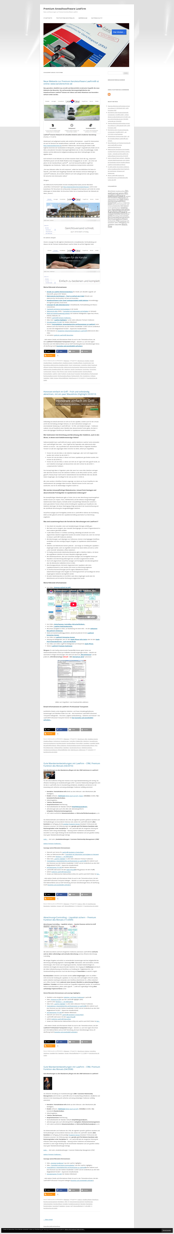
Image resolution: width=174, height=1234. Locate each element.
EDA (128, 203)
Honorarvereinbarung (50, 743)
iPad (58, 371)
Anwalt (92, 361)
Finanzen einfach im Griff (62, 587)
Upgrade (117, 224)
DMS (121, 199)
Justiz (65, 371)
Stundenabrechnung (75, 747)
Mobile (97, 743)
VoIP (63, 906)
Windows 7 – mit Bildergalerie (64, 856)
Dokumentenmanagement (77, 1202)
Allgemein (66, 361)
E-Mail (125, 203)
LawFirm (55, 374)
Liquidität (92, 743)
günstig (114, 207)
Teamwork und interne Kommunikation (58, 309)
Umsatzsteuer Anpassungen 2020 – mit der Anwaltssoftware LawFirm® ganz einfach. (118, 139)
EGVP (110, 204)
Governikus (86, 369)
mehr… (46, 839)
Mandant (82, 1204)
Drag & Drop (120, 203)
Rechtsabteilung (85, 374)
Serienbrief (55, 1206)
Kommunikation (48, 374)
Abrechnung (80, 361)
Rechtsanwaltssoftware (64, 376)
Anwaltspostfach (57, 363)
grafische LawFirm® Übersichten (63, 335)
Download (94, 365)
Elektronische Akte (52, 311)
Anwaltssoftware (77, 363)
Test (128, 222)
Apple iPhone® (71, 869)
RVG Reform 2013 (78, 657)
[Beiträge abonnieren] (109, 95)
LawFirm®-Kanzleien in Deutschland (72, 852)
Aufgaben (128, 196)
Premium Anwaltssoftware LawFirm (65, 8)
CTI (86, 904)
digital (89, 365)
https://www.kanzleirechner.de (52, 145)
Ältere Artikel (48, 1219)
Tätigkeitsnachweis (86, 747)
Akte (86, 739)
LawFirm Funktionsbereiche (63, 626)
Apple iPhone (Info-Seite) (79, 639)
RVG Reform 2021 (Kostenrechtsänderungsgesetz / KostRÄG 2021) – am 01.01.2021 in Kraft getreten (118, 132)
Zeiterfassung (73, 378)
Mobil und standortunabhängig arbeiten (58, 313)
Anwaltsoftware (48, 363)
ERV (63, 369)
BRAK (117, 199)
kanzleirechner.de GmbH (50, 752)
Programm (77, 374)
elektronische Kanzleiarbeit (71, 367)
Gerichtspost (78, 369)
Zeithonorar (82, 750)
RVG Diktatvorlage (48, 747)
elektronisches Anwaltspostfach (52, 369)
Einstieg (51, 367)
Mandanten (47, 906)
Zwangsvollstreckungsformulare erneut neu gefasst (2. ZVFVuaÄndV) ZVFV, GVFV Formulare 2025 (119, 126)
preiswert (125, 215)
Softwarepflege (58, 747)
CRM (83, 904)
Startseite (48, 18)
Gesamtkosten (93, 741)
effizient (46, 367)
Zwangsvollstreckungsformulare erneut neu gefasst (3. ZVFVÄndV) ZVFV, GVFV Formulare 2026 (119, 108)
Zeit (69, 750)
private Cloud (70, 374)
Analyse (79, 904)
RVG (81, 376)
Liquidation (86, 743)
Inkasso (54, 371)
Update (111, 224)
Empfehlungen (92, 904)
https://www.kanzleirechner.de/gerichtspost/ (76, 187)
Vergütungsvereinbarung (50, 750)
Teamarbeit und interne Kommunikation (62, 1165)
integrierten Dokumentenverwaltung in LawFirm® (72, 331)
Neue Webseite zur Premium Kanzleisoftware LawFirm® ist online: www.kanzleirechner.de (71, 82)
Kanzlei (70, 371)
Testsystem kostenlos (65, 18)
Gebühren (67, 369)
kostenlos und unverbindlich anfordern (69, 346)
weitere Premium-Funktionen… (53, 843)
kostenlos (117, 214)
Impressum (82, 18)
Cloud (70, 365)
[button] (49, 351)
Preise (121, 215)
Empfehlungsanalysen (79, 807)
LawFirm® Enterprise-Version (65, 637)
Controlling (84, 365)
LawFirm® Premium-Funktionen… (62, 318)
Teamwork (122, 222)
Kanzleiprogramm (77, 371)
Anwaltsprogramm (68, 363)
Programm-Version (74, 1135)
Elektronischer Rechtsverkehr (88, 367)
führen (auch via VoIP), (68, 1109)
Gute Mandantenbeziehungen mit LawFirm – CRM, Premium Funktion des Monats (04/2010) (72, 764)
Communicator (76, 365)
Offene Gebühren (62, 745)
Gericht (73, 369)
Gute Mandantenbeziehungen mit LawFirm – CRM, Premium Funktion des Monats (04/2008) (72, 1067)
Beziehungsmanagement (50, 1202)
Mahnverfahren (125, 214)
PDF (114, 215)
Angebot (87, 361)
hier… (98, 874)
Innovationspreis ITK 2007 (54, 322)
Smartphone (86, 376)
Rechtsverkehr (75, 376)
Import (118, 207)
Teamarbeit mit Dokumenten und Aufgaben (75, 311)
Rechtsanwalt (94, 374)
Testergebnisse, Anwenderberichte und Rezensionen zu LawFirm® (73, 324)
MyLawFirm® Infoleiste (50, 745)
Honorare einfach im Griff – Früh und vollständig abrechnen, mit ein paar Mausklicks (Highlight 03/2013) (70, 392)
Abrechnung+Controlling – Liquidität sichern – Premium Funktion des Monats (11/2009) (70, 918)
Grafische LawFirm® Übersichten (61, 872)
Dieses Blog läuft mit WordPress (52, 1226)
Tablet (51, 378)
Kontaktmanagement (74, 1204)
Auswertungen (87, 363)
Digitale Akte (79, 741)
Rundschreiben (48, 1206)
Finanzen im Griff (56, 999)
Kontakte (65, 1204)
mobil (59, 374)
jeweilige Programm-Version (71, 824)
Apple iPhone (89, 644)
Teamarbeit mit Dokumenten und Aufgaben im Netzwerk (82, 854)
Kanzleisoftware (87, 371)
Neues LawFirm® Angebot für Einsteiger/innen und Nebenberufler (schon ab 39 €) (118, 178)
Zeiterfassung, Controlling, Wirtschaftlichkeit (69, 624)
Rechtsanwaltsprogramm (50, 376)
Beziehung (95, 1199)
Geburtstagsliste (48, 1204)
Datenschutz (96, 18)
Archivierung (56, 741)
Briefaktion (61, 1202)
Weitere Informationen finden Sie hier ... (75, 1229)
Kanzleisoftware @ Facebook (116, 79)
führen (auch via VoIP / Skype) (70, 796)
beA (93, 363)
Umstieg (56, 378)
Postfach (63, 374)
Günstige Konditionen (57, 1163)
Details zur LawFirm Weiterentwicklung (60, 292)
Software (92, 376)
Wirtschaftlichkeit (63, 378)
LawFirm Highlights (60, 320)
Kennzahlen (79, 743)
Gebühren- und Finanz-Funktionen (74, 997)
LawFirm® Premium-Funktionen (62, 646)
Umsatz (59, 906)
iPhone (62, 371)
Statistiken (46, 378)
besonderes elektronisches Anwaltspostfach (56, 365)
